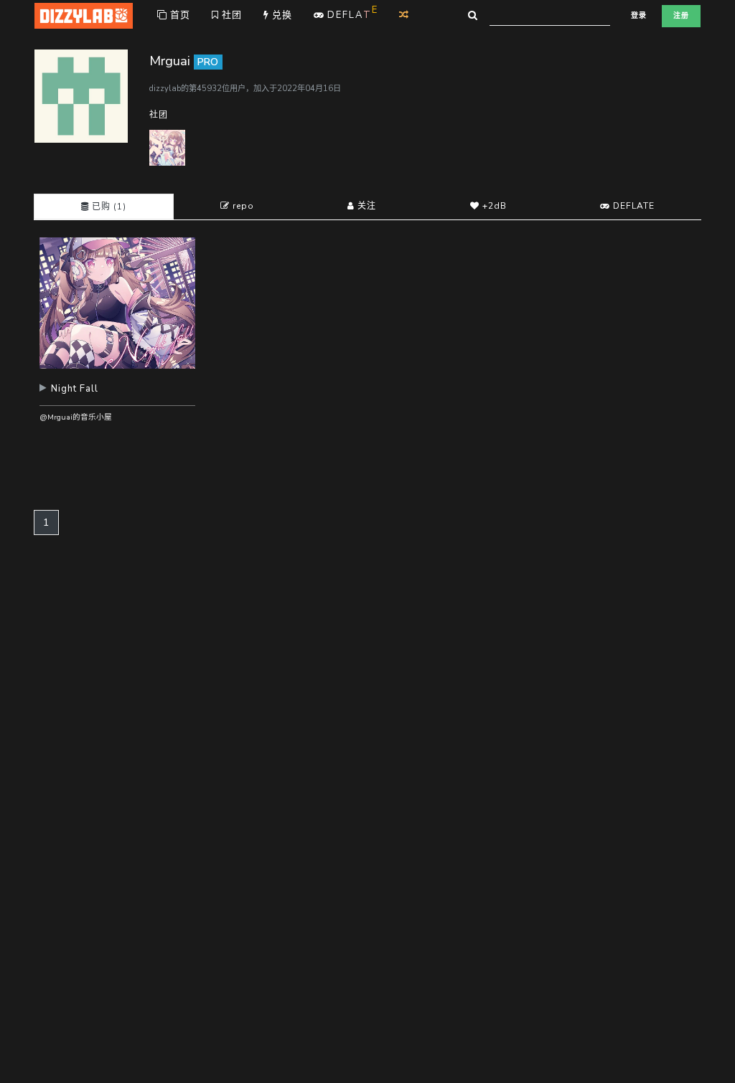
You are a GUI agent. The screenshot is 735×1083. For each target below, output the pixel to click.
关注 (365, 206)
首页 (178, 15)
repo (242, 206)
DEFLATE (632, 206)
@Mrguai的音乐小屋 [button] (75, 417)
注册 (681, 16)
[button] (117, 394)
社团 (230, 15)
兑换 (280, 15)
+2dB (493, 206)
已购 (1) (107, 206)
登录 (639, 16)
